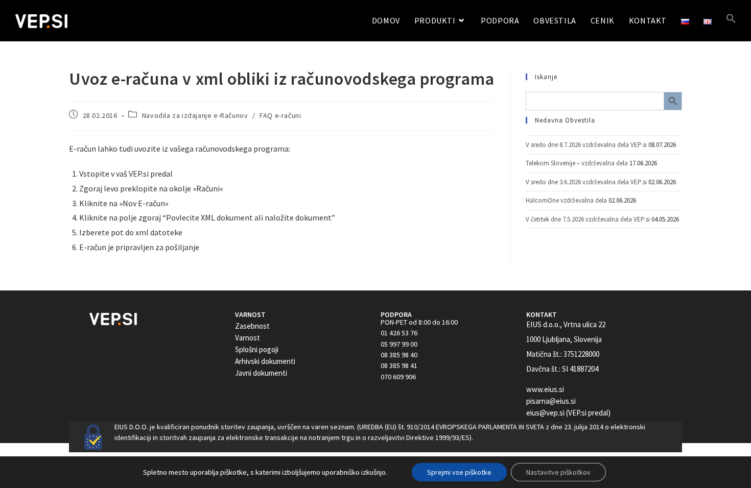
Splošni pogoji (256, 349)
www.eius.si (545, 389)
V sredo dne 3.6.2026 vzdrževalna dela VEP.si (586, 182)
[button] (731, 20)
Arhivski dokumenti (265, 361)
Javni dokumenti (261, 373)
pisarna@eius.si (551, 401)
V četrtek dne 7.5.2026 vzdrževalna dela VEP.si (588, 219)
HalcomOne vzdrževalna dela (566, 200)
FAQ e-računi (280, 115)
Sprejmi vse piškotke (459, 472)
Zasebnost (252, 326)
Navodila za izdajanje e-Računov (195, 115)
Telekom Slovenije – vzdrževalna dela (577, 163)
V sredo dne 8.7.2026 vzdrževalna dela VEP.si (586, 144)
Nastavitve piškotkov (558, 472)
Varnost (247, 338)
